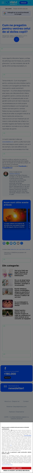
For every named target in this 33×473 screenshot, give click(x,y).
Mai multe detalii (27, 435)
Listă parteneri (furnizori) (7, 464)
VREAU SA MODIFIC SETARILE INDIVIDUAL (16, 470)
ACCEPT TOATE (16, 468)
